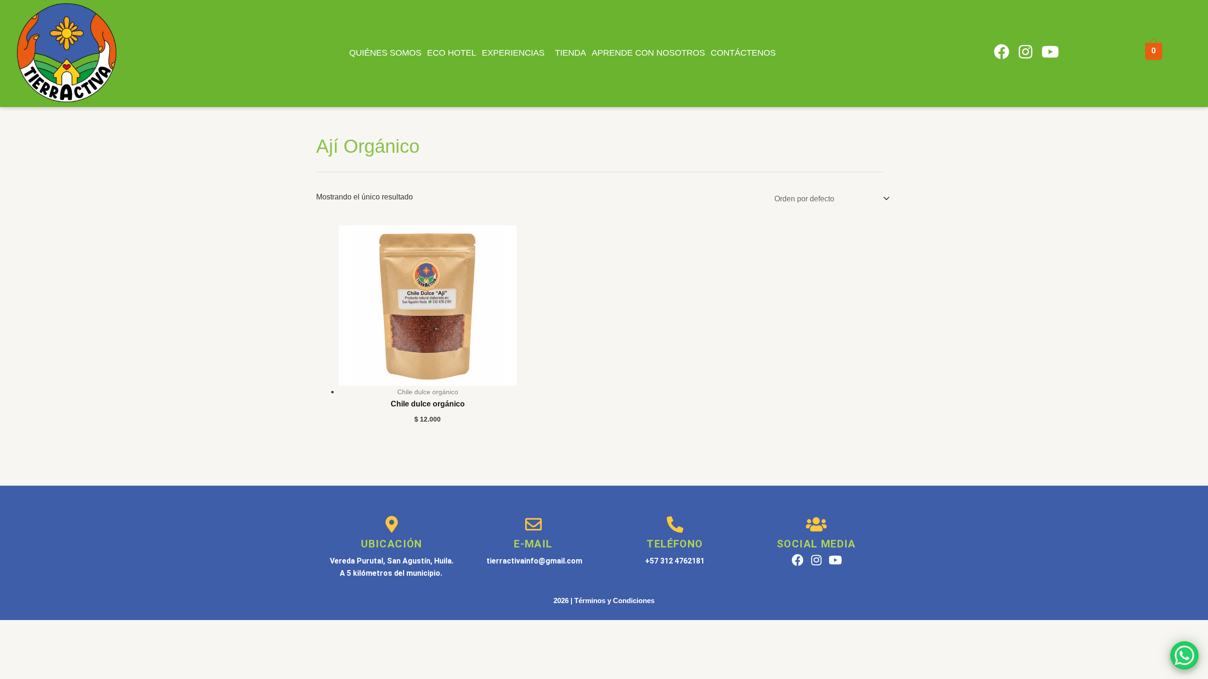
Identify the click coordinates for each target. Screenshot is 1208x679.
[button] (515, 53)
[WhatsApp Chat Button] (1184, 655)
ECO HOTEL (451, 53)
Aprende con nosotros (648, 53)
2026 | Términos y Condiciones (604, 600)
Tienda (570, 53)
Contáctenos (743, 53)
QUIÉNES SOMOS (385, 53)
